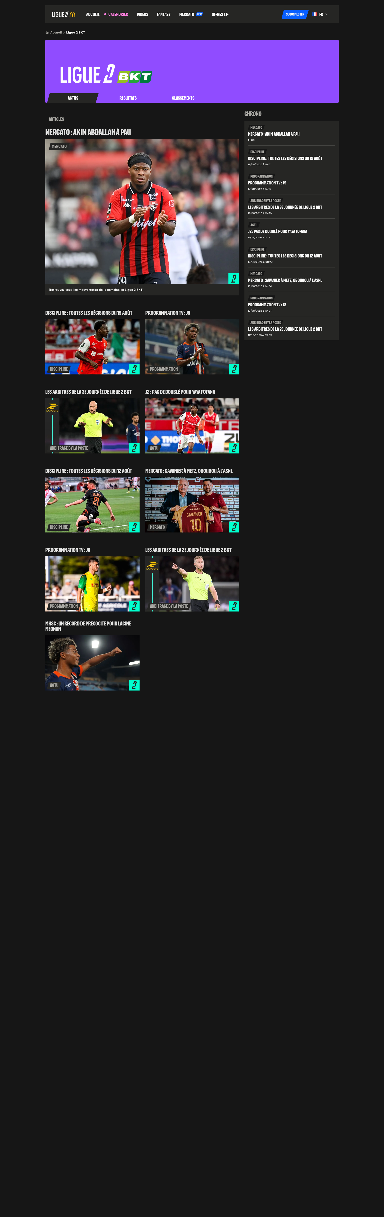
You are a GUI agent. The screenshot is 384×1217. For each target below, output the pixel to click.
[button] (295, 14)
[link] (56, 32)
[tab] (72, 98)
